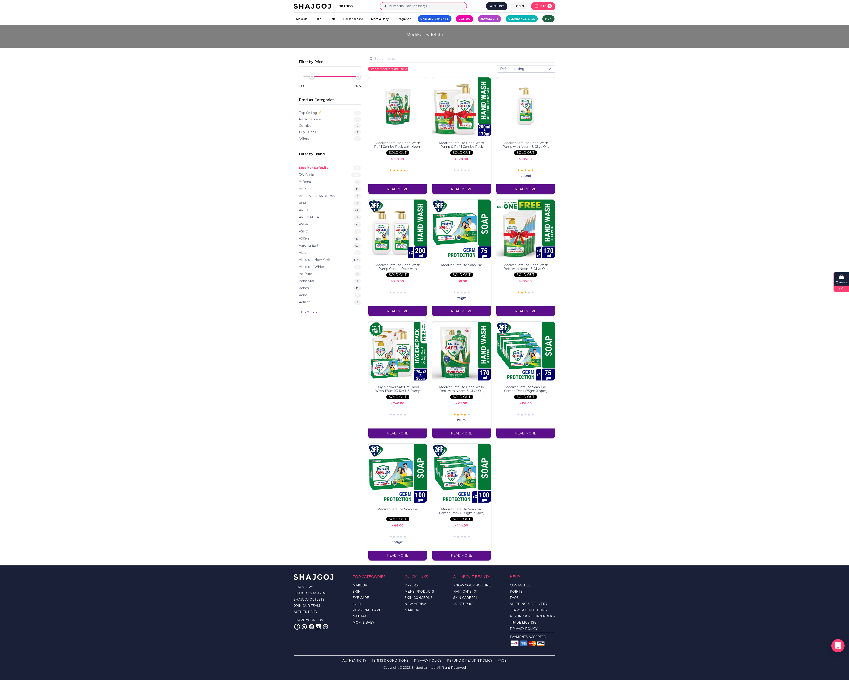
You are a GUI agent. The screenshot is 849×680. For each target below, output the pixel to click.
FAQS (514, 598)
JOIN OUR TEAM (307, 606)
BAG (545, 6)
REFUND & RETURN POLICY (532, 616)
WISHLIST (497, 6)
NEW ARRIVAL (416, 604)
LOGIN (519, 6)
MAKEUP (360, 585)
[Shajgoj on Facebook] (297, 626)
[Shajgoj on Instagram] (318, 626)
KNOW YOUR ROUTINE (472, 585)
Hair (332, 19)
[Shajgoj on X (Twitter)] (304, 626)
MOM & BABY (363, 622)
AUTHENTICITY (305, 612)
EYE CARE (361, 598)
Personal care (353, 19)
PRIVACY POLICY (523, 629)
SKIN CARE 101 (465, 598)
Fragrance (404, 19)
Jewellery (489, 18)
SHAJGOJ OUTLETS (309, 599)
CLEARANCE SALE (521, 18)
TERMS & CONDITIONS (528, 610)
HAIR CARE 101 (465, 592)
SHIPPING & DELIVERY (528, 604)
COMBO (464, 18)
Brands (346, 6)
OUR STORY (303, 587)
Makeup (301, 19)
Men (548, 18)
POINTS (516, 592)
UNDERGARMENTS (434, 18)
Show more (309, 311)
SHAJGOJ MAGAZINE (311, 593)
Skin (318, 19)
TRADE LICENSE (523, 622)
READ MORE (397, 189)
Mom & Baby (380, 19)
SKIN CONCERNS (418, 598)
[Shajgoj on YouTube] (311, 626)
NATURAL (360, 616)
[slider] (312, 77)
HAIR (357, 604)
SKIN (357, 592)
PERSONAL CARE (367, 610)
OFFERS (411, 585)
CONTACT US (520, 585)
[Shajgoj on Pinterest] (325, 626)
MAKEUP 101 (463, 604)
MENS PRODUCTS (419, 592)
